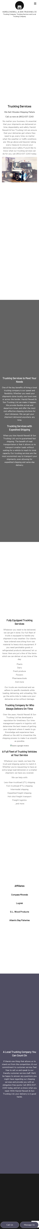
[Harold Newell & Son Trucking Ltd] (19, 5)
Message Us (29, 1225)
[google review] (19, 745)
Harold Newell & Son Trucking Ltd (19, 12)
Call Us (9, 1225)
